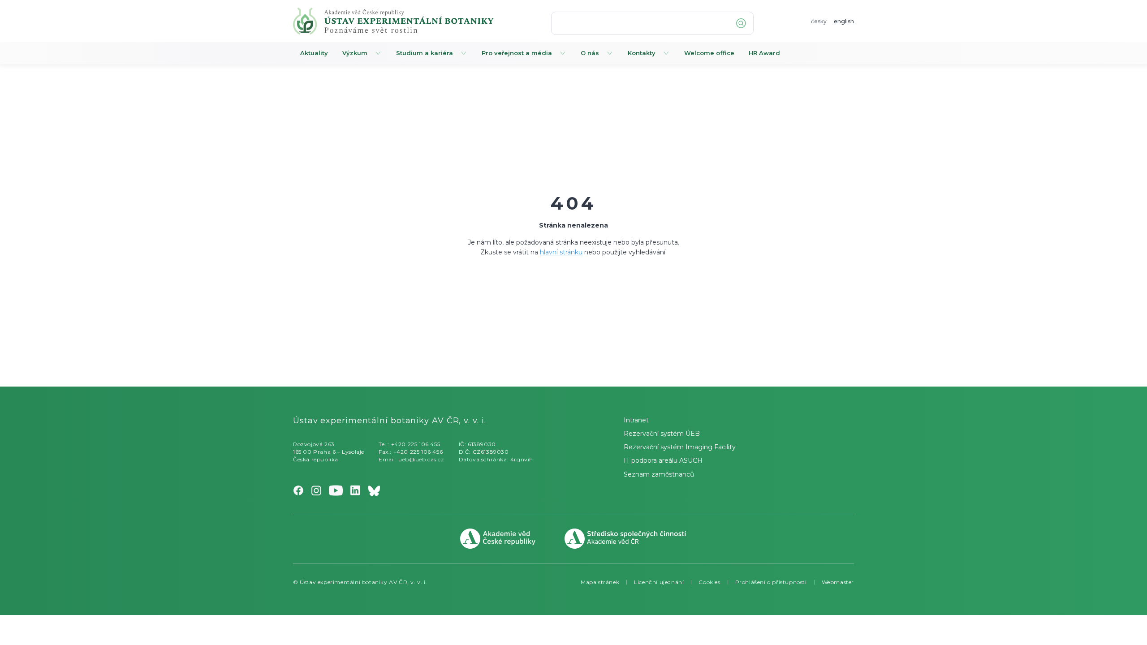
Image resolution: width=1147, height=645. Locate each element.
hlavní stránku (561, 252)
